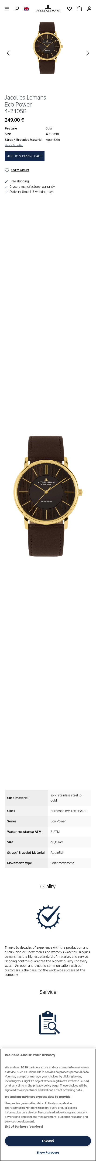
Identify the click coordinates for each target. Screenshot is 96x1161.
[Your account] (89, 8)
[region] (48, 56)
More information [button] (14, 145)
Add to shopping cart (24, 156)
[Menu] (7, 8)
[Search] (17, 8)
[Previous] (8, 52)
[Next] (87, 52)
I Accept (48, 1140)
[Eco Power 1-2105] (48, 48)
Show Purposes (48, 1152)
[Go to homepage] (48, 8)
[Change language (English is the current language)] (26, 8)
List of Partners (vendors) (24, 1126)
